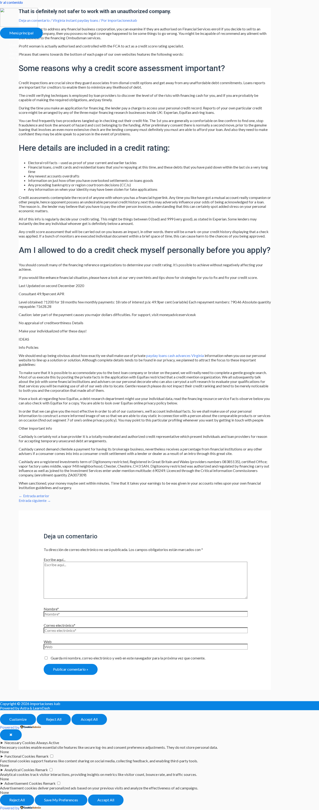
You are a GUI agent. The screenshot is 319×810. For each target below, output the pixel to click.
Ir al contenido (11, 2)
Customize (18, 719)
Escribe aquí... (54, 559)
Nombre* (51, 609)
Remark (42, 756)
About (14, 53)
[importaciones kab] (19, 25)
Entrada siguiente (35, 500)
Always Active (47, 742)
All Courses (18, 49)
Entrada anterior (34, 495)
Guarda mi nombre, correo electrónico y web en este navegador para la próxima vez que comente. (128, 658)
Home (14, 44)
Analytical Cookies (19, 769)
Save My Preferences (61, 800)
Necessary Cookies (19, 742)
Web (48, 641)
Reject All (53, 719)
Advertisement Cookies (23, 783)
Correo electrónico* (59, 625)
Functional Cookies (19, 756)
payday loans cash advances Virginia (175, 355)
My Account (19, 58)
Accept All (89, 719)
